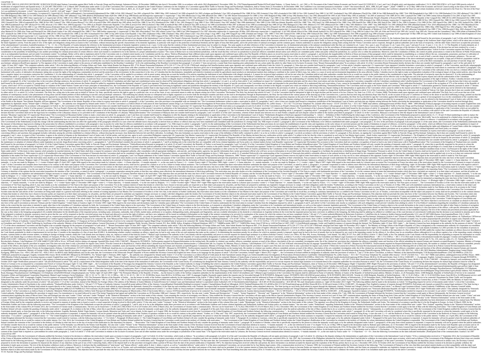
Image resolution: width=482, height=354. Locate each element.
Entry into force (160, 4)
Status (244, 4)
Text (268, 4)
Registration (212, 4)
